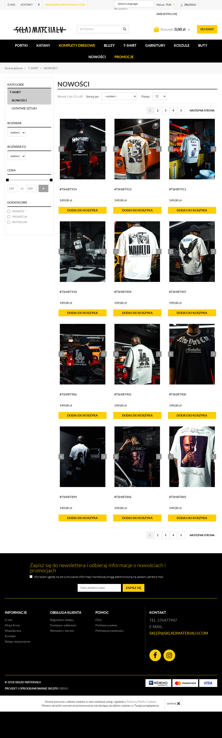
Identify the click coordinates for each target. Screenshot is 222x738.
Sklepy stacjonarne (17, 641)
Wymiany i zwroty (62, 630)
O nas (11, 4)
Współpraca (13, 630)
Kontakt (27, 4)
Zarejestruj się (166, 14)
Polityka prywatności (109, 630)
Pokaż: (145, 96)
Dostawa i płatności (63, 625)
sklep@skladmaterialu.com (65, 4)
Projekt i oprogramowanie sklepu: (36, 688)
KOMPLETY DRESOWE (77, 45)
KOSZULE (181, 45)
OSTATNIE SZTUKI (24, 108)
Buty (202, 45)
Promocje (124, 57)
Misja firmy (12, 625)
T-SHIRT (130, 45)
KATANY (43, 45)
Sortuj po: (92, 96)
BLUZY (109, 45)
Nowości (97, 57)
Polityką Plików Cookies (141, 701)
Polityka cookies (106, 625)
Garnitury (155, 45)
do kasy (207, 29)
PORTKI (21, 45)
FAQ (98, 620)
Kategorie (15, 84)
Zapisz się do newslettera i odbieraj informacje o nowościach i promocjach (98, 568)
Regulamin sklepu (61, 620)
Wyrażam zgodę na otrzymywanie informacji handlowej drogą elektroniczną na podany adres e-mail (98, 577)
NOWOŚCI (19, 100)
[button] (43, 188)
